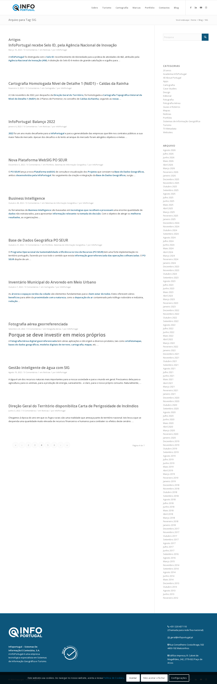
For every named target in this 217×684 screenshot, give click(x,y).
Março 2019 (169, 474)
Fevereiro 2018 (170, 521)
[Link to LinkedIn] (195, 7)
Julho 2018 (168, 503)
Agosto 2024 (169, 237)
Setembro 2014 (171, 568)
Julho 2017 (168, 546)
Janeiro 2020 (169, 437)
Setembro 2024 (171, 233)
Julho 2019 (168, 459)
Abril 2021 (168, 383)
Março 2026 (169, 168)
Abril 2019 (168, 470)
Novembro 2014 (171, 565)
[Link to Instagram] (206, 7)
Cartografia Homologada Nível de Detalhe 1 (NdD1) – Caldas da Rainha (68, 83)
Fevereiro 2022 (170, 346)
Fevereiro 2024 (170, 259)
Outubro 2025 (170, 186)
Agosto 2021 (169, 368)
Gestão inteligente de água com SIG (39, 367)
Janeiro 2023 (169, 306)
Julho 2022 (168, 328)
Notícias (46, 50)
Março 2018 (169, 517)
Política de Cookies (113, 678)
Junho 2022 (168, 332)
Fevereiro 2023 (170, 303)
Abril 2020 (168, 426)
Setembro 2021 (171, 364)
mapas (88, 344)
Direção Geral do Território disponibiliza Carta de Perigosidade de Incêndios (73, 406)
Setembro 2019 (171, 452)
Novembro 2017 (171, 532)
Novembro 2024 (171, 226)
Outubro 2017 (170, 535)
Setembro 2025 (171, 190)
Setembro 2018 (171, 495)
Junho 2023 (168, 288)
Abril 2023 (168, 295)
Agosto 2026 (169, 150)
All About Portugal (172, 77)
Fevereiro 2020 (170, 433)
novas (115, 98)
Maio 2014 (168, 579)
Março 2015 (169, 561)
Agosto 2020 (169, 412)
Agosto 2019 (169, 455)
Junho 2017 (168, 550)
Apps (165, 81)
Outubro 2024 (170, 230)
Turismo (167, 125)
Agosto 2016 (169, 557)
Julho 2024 (168, 241)
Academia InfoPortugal (174, 73)
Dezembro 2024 (171, 222)
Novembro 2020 (171, 401)
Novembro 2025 (171, 182)
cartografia (77, 344)
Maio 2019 (168, 466)
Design (166, 92)
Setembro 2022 (171, 321)
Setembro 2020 (171, 408)
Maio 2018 (168, 510)
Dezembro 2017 (171, 528)
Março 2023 (169, 299)
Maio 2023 (168, 292)
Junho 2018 (168, 506)
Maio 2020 (168, 423)
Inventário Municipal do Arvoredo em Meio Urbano (52, 282)
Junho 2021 (168, 375)
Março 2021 (169, 386)
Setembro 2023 (171, 277)
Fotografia (168, 99)
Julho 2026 (168, 153)
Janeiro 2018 (169, 525)
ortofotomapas (133, 341)
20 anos (167, 70)
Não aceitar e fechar (154, 678)
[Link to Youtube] (200, 7)
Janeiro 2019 (169, 481)
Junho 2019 (168, 463)
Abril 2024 (168, 252)
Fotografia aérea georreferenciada (38, 324)
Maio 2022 (168, 335)
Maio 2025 (168, 204)
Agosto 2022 (169, 324)
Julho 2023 (168, 284)
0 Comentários (30, 50)
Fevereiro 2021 (170, 390)
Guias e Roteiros (171, 106)
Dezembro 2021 (171, 353)
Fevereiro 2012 (170, 597)
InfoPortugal (61, 50)
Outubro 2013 (170, 586)
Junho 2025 (168, 201)
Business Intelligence (26, 198)
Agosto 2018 (169, 499)
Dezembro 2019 (171, 441)
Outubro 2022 (170, 317)
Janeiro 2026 (169, 175)
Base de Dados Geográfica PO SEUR (38, 240)
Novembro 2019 (171, 444)
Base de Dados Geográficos (111, 175)
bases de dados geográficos (23, 344)
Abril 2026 (168, 164)
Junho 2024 (168, 244)
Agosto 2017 (169, 543)
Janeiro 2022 (169, 350)
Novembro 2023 (171, 270)
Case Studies (170, 88)
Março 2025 (169, 212)
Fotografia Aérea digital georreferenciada (33, 341)
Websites (168, 132)
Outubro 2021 (170, 361)
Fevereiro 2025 (170, 215)
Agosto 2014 (169, 572)
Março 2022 (169, 343)
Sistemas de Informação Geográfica (70, 165)
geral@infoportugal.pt (181, 637)
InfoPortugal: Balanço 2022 (31, 121)
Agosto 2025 (169, 193)
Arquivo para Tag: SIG (22, 20)
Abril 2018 (168, 514)
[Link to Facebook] (190, 7)
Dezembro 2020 (171, 397)
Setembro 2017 (171, 539)
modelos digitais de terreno (55, 344)
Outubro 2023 (170, 273)
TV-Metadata (169, 128)
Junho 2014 (168, 575)
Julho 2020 (168, 415)
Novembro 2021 (171, 357)
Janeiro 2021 (169, 393)
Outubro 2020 (170, 404)
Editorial (167, 95)
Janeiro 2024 (169, 262)
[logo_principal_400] (23, 7)
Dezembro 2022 (171, 310)
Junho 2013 (168, 594)
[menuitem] (94, 7)
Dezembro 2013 (171, 583)
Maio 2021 (168, 379)
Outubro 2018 (170, 492)
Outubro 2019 (170, 448)
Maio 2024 (168, 248)
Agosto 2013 (169, 590)
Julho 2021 (168, 372)
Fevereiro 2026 (170, 172)
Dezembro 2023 (171, 266)
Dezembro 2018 (171, 485)
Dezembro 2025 (171, 179)
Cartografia (50, 88)
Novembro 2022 (171, 313)
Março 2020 (169, 430)
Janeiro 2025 (169, 219)
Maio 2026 (168, 161)
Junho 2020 (168, 419)
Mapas (166, 110)
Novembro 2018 (171, 488)
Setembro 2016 (171, 554)
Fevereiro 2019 (170, 477)
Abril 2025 (168, 208)
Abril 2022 (168, 339)
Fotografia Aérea (54, 329)
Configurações (179, 678)
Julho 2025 (168, 197)
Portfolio (50, 165)
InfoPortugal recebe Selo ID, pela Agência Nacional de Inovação (62, 45)
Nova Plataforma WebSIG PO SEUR (37, 160)
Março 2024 (169, 255)
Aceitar (133, 678)
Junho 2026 (168, 157)
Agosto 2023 (169, 281)
